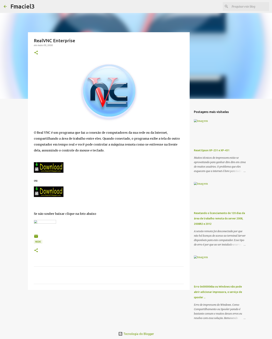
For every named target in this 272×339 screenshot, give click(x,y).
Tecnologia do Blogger (138, 333)
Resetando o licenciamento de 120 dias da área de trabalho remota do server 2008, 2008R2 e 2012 (219, 218)
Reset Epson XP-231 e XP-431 (211, 150)
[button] (36, 52)
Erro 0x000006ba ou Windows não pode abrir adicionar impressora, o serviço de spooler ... (218, 292)
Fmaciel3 (22, 6)
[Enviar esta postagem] (36, 237)
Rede (38, 242)
